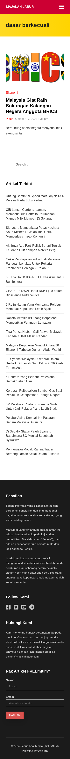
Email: (10, 696)
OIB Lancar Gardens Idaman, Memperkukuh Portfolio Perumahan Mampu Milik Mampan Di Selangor (30, 214)
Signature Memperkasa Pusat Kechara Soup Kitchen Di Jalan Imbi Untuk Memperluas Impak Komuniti (32, 232)
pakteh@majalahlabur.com (22, 656)
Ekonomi (12, 92)
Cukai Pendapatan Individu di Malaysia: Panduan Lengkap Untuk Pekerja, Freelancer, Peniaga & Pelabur (33, 264)
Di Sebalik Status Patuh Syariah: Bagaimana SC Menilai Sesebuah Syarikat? (29, 436)
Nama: (10, 680)
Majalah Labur (20, 6)
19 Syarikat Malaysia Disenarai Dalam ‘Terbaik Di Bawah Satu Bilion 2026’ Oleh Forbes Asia (34, 363)
